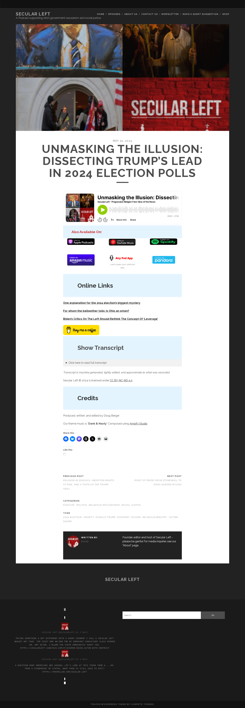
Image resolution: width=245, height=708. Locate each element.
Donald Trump (106, 517)
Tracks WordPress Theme (108, 704)
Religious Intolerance (104, 505)
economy (123, 517)
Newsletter (170, 14)
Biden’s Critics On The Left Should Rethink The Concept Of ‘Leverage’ (110, 318)
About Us (130, 14)
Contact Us (149, 14)
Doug (84, 541)
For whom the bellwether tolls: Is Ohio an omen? (96, 310)
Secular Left (33, 14)
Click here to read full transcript (87, 362)
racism (136, 517)
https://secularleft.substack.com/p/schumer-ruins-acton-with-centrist (64, 648)
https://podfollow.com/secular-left (64, 672)
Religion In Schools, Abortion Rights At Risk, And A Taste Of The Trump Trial (88, 484)
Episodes (114, 14)
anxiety (89, 517)
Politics (81, 505)
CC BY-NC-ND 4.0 (121, 380)
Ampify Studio (138, 423)
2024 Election (72, 517)
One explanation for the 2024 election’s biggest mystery (101, 302)
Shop (225, 14)
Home (100, 14)
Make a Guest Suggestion (200, 14)
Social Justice (131, 505)
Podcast (69, 505)
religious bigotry (154, 517)
